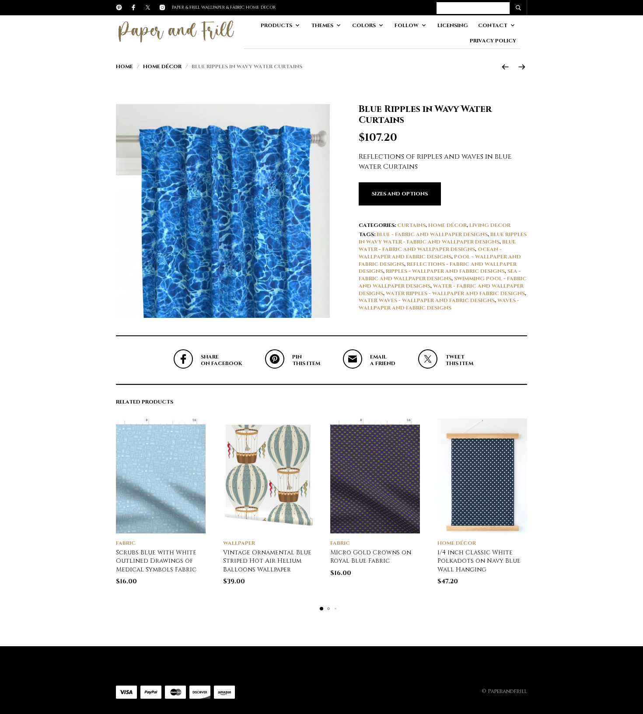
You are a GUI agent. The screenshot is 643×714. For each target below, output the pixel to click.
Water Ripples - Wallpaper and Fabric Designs (455, 293)
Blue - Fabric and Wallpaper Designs (432, 234)
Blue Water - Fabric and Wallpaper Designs (437, 245)
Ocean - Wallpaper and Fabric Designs (430, 253)
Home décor (162, 66)
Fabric (126, 543)
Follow (407, 25)
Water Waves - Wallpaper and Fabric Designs (427, 300)
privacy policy (493, 40)
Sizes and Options (400, 193)
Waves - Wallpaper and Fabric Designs (439, 304)
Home (124, 66)
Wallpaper (239, 543)
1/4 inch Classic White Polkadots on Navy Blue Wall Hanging (479, 561)
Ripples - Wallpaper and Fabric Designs (445, 271)
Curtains (411, 225)
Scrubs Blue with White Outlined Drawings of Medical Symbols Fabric (156, 561)
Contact (492, 25)
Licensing (452, 25)
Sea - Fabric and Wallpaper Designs (440, 275)
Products (276, 25)
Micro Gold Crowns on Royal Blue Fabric (370, 556)
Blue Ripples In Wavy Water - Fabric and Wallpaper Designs (443, 238)
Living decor (489, 225)
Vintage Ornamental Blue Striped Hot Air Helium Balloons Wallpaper (267, 561)
